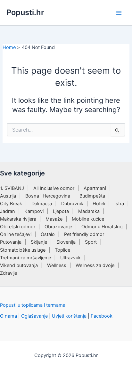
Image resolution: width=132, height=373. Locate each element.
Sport (91, 242)
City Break (11, 204)
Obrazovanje (58, 227)
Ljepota (61, 211)
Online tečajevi (15, 234)
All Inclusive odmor (53, 188)
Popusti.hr (25, 12)
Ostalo (48, 234)
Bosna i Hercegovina (47, 196)
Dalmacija (41, 204)
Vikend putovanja (19, 265)
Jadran (7, 211)
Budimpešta (92, 196)
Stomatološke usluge (22, 250)
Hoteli (99, 204)
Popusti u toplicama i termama (32, 305)
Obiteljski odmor (17, 227)
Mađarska (89, 211)
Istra (119, 204)
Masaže (53, 219)
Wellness (56, 265)
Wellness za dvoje (95, 265)
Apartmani (95, 188)
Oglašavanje (34, 316)
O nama (8, 316)
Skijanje (39, 242)
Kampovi (34, 211)
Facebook (101, 316)
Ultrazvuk (70, 258)
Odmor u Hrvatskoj (101, 227)
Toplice (62, 250)
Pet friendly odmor (84, 234)
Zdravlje (8, 273)
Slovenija (66, 242)
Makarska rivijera (18, 219)
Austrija (8, 196)
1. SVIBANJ (12, 188)
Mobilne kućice (88, 219)
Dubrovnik (72, 204)
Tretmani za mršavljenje (25, 258)
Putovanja (10, 242)
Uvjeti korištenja (69, 316)
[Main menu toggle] (119, 13)
